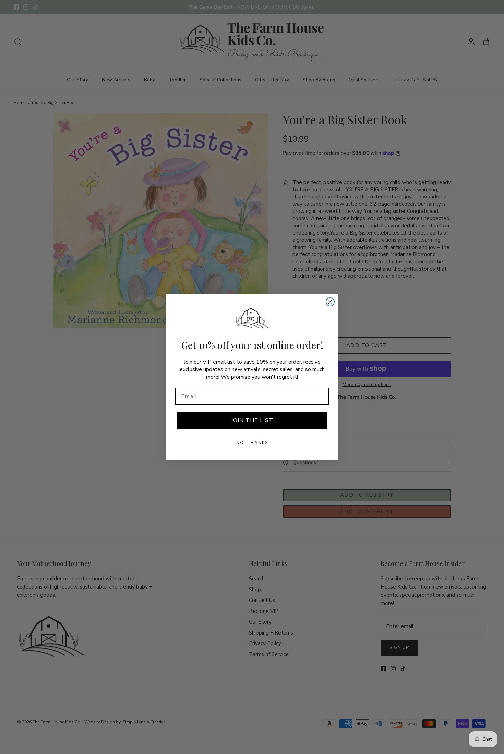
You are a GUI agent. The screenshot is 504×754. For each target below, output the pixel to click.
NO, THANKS (252, 442)
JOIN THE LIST (252, 420)
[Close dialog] (330, 302)
